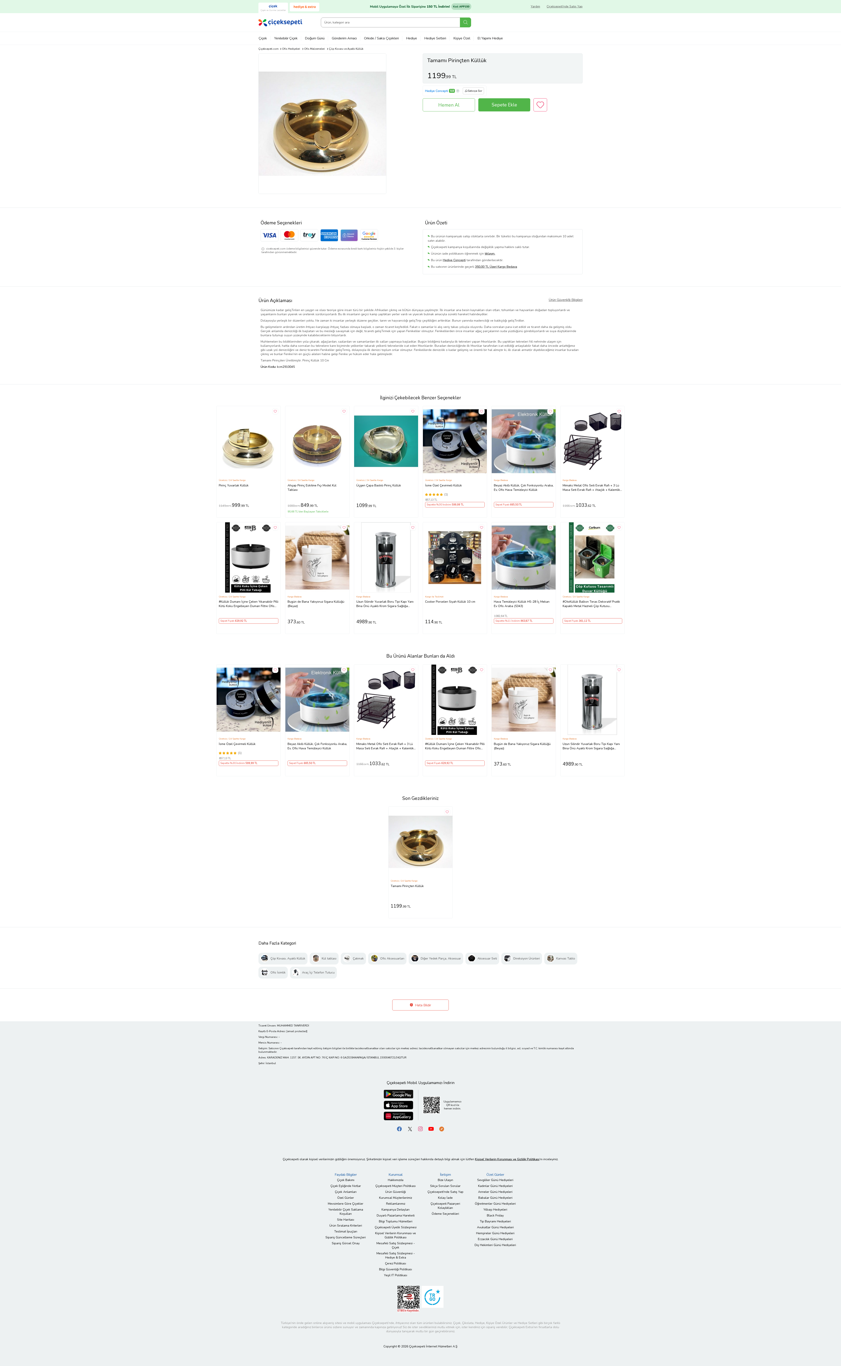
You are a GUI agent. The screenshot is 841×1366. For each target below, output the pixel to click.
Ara (465, 22)
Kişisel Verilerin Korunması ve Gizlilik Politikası (395, 1235)
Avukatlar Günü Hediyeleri (495, 1227)
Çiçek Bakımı (345, 1180)
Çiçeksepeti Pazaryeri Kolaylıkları (445, 1206)
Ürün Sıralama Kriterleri (345, 1225)
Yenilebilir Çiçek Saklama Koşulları (345, 1212)
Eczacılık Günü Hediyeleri (495, 1239)
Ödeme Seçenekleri (445, 1214)
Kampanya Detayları (396, 1210)
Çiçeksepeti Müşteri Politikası (395, 1186)
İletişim (445, 1174)
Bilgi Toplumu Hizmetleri (395, 1221)
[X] (410, 1129)
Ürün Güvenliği (395, 1192)
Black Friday (495, 1215)
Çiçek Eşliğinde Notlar (345, 1186)
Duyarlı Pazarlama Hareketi (396, 1215)
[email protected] (296, 1031)
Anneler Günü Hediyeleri (495, 1192)
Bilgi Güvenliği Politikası (395, 1269)
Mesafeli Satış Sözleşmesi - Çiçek (395, 1245)
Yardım (535, 6)
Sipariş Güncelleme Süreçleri (345, 1237)
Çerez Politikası (395, 1263)
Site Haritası (345, 1220)
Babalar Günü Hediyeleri (495, 1198)
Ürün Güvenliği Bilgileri (566, 299)
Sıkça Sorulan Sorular (445, 1186)
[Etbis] (408, 1299)
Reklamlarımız (395, 1204)
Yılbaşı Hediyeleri (495, 1210)
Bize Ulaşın (445, 1180)
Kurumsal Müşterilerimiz (395, 1198)
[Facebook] (399, 1129)
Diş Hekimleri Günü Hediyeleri (495, 1245)
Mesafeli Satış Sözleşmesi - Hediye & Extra (395, 1255)
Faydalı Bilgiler (346, 1174)
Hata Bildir (422, 1005)
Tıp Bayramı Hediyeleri (495, 1221)
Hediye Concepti (436, 91)
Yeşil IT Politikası (395, 1275)
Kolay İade (445, 1198)
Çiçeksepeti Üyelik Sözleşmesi (396, 1227)
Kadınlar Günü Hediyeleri (495, 1186)
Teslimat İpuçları (345, 1231)
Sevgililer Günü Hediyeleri (495, 1180)
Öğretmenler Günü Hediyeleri (495, 1204)
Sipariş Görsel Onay (346, 1243)
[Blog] (441, 1129)
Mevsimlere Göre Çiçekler (345, 1204)
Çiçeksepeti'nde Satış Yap (565, 6)
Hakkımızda (395, 1180)
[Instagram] (420, 1129)
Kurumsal (396, 1174)
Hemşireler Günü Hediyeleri (495, 1233)
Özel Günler (345, 1198)
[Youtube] (431, 1129)
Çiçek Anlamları (346, 1192)
